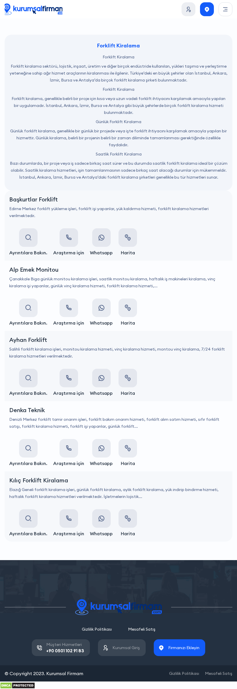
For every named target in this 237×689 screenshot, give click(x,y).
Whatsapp (101, 252)
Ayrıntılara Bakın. (28, 252)
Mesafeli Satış (141, 629)
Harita (128, 252)
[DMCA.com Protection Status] (17, 685)
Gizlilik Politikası (97, 629)
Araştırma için (68, 252)
